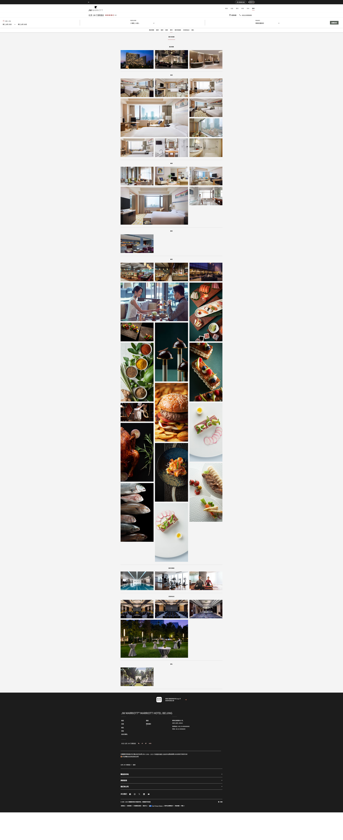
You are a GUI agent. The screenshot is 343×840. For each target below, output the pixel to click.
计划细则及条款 (137, 805)
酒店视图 (151, 30)
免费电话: (180, 726)
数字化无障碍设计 (169, 805)
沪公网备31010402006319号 (130, 756)
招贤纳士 (123, 805)
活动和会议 (186, 30)
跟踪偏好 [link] (148, 724)
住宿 (232, 8)
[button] (240, 2)
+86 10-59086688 (247, 15)
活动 (248, 8)
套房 (162, 30)
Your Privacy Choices (157, 806)
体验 (242, 8)
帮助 (182, 805)
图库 (253, 8)
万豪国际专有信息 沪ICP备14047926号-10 (132, 754)
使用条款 (129, 805)
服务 (166, 30)
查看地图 (233, 15)
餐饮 (237, 8)
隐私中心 (145, 805)
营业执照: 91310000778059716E (178, 754)
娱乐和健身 (178, 30)
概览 (226, 8)
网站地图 (177, 805)
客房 (157, 30)
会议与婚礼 (124, 734)
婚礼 (193, 30)
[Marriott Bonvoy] (250, 2)
